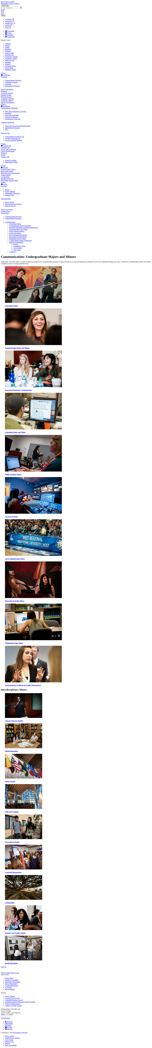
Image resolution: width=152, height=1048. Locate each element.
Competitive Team (19, 246)
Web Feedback (10, 989)
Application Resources (12, 128)
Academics (9, 19)
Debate (15, 244)
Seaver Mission (10, 191)
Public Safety (9, 978)
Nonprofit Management (13, 872)
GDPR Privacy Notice (12, 1038)
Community (11, 37)
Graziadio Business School (14, 1000)
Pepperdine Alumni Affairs (9, 180)
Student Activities (10, 160)
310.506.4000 (5, 1018)
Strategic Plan (9, 195)
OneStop (8, 62)
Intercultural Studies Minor (18, 237)
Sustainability (9, 903)
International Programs (12, 86)
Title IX (7, 1043)
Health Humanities (11, 963)
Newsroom (10, 31)
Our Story (4, 186)
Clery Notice (9, 1040)
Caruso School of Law (12, 998)
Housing (8, 51)
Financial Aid (5, 133)
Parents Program (10, 66)
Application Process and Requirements (17, 126)
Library (7, 45)
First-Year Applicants (12, 115)
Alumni (7, 25)
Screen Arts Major (15, 233)
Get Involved (5, 177)
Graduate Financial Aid (12, 138)
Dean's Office (9, 202)
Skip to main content (7, 2)
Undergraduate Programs (13, 80)
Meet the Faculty (6, 97)
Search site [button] (5, 5)
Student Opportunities (16, 242)
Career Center (9, 53)
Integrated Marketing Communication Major (23, 227)
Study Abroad (9, 60)
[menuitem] (78, 19)
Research (4, 91)
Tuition (7, 47)
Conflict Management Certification (20, 240)
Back (4, 73)
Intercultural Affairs (11, 162)
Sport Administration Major (18, 235)
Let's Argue (17, 250)
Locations (10, 35)
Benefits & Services (7, 179)
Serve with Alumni (7, 171)
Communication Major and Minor (20, 226)
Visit (2, 11)
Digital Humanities (11, 751)
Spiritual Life (9, 55)
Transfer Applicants (11, 117)
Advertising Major (15, 224)
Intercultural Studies (12, 842)
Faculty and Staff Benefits (13, 140)
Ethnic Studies (10, 781)
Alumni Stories (6, 175)
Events (9, 33)
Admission (8, 21)
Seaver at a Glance (7, 209)
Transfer (7, 64)
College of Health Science (13, 1005)
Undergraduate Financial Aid (14, 137)
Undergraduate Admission (9, 108)
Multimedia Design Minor (17, 239)
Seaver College (10, 996)
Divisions (8, 84)
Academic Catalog (11, 58)
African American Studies (14, 721)
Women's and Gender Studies (15, 933)
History (7, 190)
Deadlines (8, 113)
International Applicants (12, 119)
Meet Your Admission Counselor (15, 111)
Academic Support (7, 93)
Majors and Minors (7, 89)
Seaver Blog (9, 68)
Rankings (8, 49)
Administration (6, 199)
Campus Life (5, 157)
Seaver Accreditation (7, 102)
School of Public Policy (12, 1004)
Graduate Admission (7, 122)
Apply (3, 10)
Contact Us (12, 252)
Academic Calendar (11, 57)
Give (2, 13)
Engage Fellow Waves (8, 169)
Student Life (9, 23)
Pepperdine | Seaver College (10, 3)
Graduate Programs (11, 82)
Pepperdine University (20, 1032)
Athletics (8, 44)
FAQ (6, 130)
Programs (4, 77)
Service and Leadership (8, 149)
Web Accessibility (11, 1045)
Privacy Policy (9, 1036)
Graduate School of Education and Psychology (20, 1002)
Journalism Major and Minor (18, 229)
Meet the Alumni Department (10, 173)
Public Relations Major (16, 231)
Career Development (7, 151)
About (7, 27)
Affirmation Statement (12, 193)
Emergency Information (12, 982)
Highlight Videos (10, 70)
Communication (10, 222)
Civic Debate (17, 248)
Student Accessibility (12, 980)
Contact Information (11, 985)
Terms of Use (9, 1042)
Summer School (6, 95)
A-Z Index (8, 987)
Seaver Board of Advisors (13, 204)
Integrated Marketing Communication (18, 390)
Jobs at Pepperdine (11, 984)
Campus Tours (5, 211)
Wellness (4, 153)
